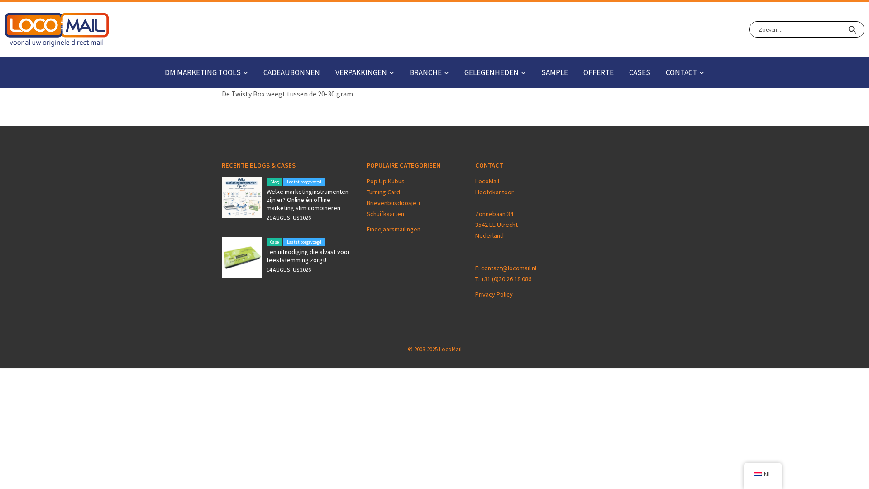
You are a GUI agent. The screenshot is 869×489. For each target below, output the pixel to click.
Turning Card (383, 192)
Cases (639, 72)
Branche (426, 72)
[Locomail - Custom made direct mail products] (57, 29)
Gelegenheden (491, 72)
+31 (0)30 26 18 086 (506, 279)
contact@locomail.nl (508, 268)
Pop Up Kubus (386, 181)
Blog (274, 182)
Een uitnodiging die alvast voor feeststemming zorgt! (308, 256)
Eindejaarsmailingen (393, 229)
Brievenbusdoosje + (394, 203)
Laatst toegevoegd (304, 182)
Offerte (598, 72)
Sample (554, 72)
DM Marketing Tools (203, 72)
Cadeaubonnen (291, 72)
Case (274, 242)
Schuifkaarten (385, 214)
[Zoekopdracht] (852, 29)
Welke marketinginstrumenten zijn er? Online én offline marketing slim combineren (308, 199)
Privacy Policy (494, 294)
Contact (681, 72)
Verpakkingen (361, 72)
